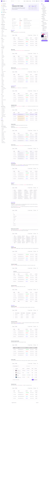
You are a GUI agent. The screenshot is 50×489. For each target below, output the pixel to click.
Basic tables (13, 30)
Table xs (12, 183)
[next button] (36, 379)
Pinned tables (13, 202)
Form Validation (3, 138)
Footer (2, 77)
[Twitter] (33, 1)
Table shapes (13, 162)
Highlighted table (14, 105)
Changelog (4, 9)
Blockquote (3, 39)
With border (13, 49)
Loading (2, 61)
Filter (2, 97)
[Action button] (35, 39)
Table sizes (12, 182)
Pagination (3, 80)
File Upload (3, 137)
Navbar (2, 79)
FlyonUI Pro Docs (4, 6)
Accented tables (43, 8)
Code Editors (3, 25)
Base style (3, 31)
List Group (3, 60)
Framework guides (4, 17)
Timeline (3, 72)
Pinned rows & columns (15, 228)
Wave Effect (3, 141)
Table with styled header (44, 28)
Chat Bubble (3, 56)
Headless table (13, 247)
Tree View (3, 73)
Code (2, 122)
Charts (2, 130)
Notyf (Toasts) (3, 139)
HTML (16, 35)
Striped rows (12, 126)
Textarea (3, 105)
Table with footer (14, 285)
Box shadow (18, 323)
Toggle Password (4, 116)
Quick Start (3, 16)
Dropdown (3, 89)
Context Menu (3, 87)
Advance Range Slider (4, 127)
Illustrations (13, 305)
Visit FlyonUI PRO (45, 40)
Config (2, 30)
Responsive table (14, 306)
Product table (13, 359)
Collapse (3, 57)
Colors (2, 32)
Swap (2, 70)
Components (3, 5)
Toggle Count (3, 115)
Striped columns (13, 144)
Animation (3, 128)
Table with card (13, 384)
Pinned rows (13, 203)
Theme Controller (4, 71)
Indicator (3, 59)
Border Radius (22, 165)
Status (2, 69)
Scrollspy (3, 81)
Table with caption (14, 264)
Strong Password (3, 114)
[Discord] (34, 1)
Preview (13, 35)
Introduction (3, 15)
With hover (44, 9)
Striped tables (13, 124)
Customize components (4, 29)
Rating (2, 140)
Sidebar (2, 82)
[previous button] (31, 379)
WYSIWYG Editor (3, 142)
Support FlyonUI (4, 12)
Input (2, 98)
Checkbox (3, 95)
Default (12, 31)
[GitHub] (32, 1)
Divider (2, 40)
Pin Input (3, 113)
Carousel (3, 55)
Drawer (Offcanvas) (4, 88)
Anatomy (12, 246)
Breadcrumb (3, 76)
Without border (13, 67)
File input (3, 96)
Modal (2, 90)
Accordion (3, 48)
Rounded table (13, 163)
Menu (2, 78)
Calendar (3, 129)
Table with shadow (14, 321)
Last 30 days (15, 366)
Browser (3, 121)
